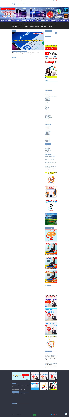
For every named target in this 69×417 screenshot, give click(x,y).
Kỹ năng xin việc (47, 149)
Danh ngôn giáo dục (47, 130)
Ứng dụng (46, 109)
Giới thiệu (33, 28)
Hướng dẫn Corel (47, 97)
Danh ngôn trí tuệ (47, 139)
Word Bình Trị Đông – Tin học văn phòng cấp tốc (28, 0)
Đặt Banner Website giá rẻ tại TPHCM (50, 156)
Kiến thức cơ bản (47, 95)
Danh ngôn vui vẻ (47, 141)
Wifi (45, 104)
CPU (45, 103)
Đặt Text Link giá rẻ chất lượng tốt (49, 159)
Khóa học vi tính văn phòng (48, 117)
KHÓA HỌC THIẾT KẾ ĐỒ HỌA (51, 24)
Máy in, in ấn (46, 105)
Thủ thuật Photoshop (47, 98)
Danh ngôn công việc (47, 126)
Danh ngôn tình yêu (47, 138)
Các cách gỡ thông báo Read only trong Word (25, 53)
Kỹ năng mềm (37, 26)
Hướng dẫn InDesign (47, 100)
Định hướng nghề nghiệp (48, 150)
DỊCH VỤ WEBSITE (26, 26)
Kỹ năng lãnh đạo (47, 145)
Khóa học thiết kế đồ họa (48, 116)
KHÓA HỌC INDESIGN (32, 24)
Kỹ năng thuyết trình (47, 148)
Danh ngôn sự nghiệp (47, 133)
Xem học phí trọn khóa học (23, 28)
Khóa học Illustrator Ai (24, 24)
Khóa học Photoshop (15, 24)
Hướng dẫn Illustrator (47, 99)
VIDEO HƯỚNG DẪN (15, 28)
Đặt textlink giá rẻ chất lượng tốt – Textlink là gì (51, 162)
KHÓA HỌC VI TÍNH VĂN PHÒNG (41, 24)
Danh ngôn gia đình (47, 127)
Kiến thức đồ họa (47, 101)
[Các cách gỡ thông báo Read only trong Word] (28, 32)
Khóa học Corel (47, 113)
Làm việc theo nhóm (47, 152)
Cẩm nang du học (47, 151)
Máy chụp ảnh (47, 107)
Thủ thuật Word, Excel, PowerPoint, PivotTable (21, 51)
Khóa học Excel (47, 112)
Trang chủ (46, 92)
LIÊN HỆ (37, 28)
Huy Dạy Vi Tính (18, 3)
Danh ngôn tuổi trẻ (47, 140)
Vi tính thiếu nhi (14, 26)
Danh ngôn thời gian (47, 135)
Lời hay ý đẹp (32, 26)
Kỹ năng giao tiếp (47, 146)
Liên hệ (46, 119)
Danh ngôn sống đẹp (47, 132)
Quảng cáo (29, 28)
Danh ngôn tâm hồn (47, 134)
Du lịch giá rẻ (43, 26)
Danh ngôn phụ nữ (47, 129)
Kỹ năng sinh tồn (47, 147)
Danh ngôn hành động (48, 131)
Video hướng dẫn (47, 93)
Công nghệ (20, 26)
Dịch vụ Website (47, 118)
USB (45, 106)
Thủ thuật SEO (47, 108)
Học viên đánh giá (49, 26)
